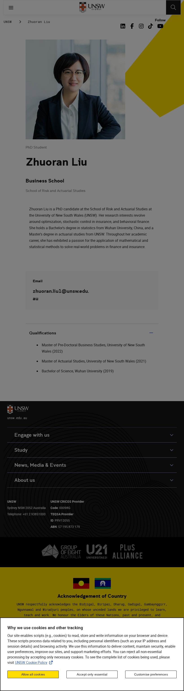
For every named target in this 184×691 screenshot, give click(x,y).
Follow (160, 20)
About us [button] (24, 480)
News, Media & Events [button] (40, 465)
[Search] (173, 7)
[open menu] (11, 7)
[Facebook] (132, 26)
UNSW (8, 22)
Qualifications (42, 333)
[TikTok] (150, 26)
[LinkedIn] (123, 26)
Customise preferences (151, 674)
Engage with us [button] (32, 435)
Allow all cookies (33, 674)
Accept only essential (92, 674)
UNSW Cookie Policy (35, 662)
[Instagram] (141, 26)
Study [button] (21, 450)
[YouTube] (160, 26)
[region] (92, 654)
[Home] (92, 7)
